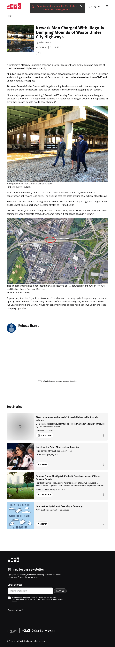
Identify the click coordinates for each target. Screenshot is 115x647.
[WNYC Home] (14, 6)
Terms (14, 601)
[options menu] (38, 53)
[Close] (81, 6)
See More (34, 577)
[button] (57, 427)
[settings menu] (107, 6)
